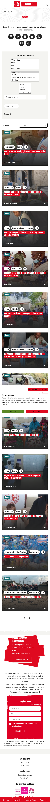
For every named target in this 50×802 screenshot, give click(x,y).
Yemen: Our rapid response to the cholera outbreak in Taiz (22, 193)
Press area (25, 765)
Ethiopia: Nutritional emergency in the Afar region (23, 314)
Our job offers (25, 778)
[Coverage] (25, 89)
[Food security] (25, 72)
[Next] (29, 618)
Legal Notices (17, 800)
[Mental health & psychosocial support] (25, 77)
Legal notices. (16, 726)
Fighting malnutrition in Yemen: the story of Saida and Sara (23, 517)
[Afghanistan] (25, 60)
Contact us (25, 762)
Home (6, 11)
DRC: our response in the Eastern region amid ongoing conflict (24, 233)
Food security (10, 106)
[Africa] (25, 62)
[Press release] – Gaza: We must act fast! (22, 597)
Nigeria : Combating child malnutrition (21, 435)
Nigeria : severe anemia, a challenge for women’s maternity (22, 477)
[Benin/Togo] (25, 68)
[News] (25, 84)
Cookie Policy (31, 800)
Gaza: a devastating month (16, 556)
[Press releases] (25, 92)
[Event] (25, 87)
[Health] (25, 74)
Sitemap (6, 800)
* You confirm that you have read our (24, 725)
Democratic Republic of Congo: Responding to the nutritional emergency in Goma (24, 355)
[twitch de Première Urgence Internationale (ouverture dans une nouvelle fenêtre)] (21, 43)
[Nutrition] (25, 80)
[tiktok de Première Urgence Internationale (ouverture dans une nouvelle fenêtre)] (28, 43)
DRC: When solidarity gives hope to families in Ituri (24, 153)
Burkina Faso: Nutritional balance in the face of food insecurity (25, 274)
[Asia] (25, 65)
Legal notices (43, 392)
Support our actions (25, 775)
